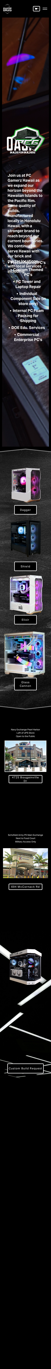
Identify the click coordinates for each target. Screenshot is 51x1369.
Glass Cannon (25, 684)
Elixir (25, 620)
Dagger (25, 510)
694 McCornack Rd (25, 886)
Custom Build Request (25, 1068)
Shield (25, 566)
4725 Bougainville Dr (25, 779)
